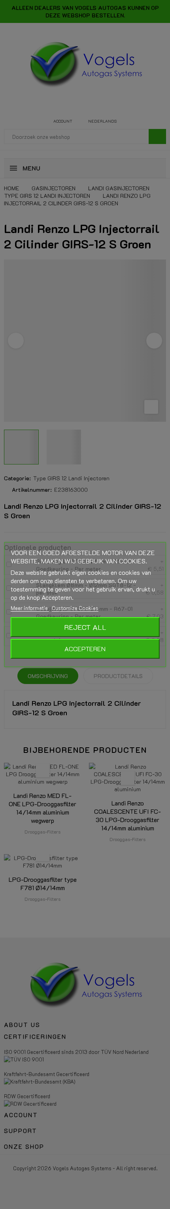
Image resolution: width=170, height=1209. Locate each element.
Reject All (85, 627)
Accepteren (85, 648)
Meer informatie (30, 607)
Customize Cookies (75, 607)
